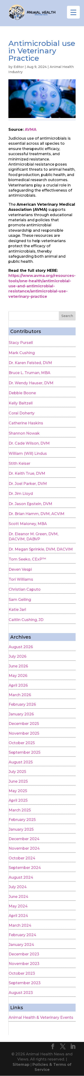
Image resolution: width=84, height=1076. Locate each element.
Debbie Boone (22, 393)
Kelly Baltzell (21, 403)
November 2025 (24, 733)
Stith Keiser (19, 463)
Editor (19, 67)
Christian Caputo (25, 589)
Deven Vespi (20, 569)
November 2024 (24, 848)
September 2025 (24, 752)
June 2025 (18, 781)
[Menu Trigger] (73, 12)
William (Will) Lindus (28, 453)
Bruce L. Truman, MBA (29, 373)
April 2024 (18, 915)
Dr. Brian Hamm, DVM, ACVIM (36, 514)
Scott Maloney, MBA (28, 524)
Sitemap (21, 1064)
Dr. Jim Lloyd (21, 493)
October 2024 (22, 858)
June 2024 (18, 896)
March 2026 (20, 695)
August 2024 (21, 877)
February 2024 (22, 935)
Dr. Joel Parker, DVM (28, 483)
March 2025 (20, 810)
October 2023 (22, 973)
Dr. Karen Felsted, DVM (30, 363)
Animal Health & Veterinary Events (41, 1017)
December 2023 (24, 954)
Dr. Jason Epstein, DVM (30, 504)
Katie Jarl (17, 609)
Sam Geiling (20, 599)
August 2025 (21, 762)
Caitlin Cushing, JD (26, 620)
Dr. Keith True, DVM (27, 473)
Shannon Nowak (24, 433)
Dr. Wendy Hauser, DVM (31, 383)
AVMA (30, 129)
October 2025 (22, 743)
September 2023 (25, 983)
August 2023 (21, 992)
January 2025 (21, 829)
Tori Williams (21, 579)
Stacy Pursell (21, 342)
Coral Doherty (22, 413)
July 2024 (18, 887)
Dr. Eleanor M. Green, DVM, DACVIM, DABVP (33, 536)
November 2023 (24, 963)
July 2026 (17, 656)
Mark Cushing (22, 353)
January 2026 (21, 714)
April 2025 (18, 800)
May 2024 (18, 906)
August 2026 (21, 647)
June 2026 (18, 666)
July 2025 (17, 771)
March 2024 (20, 925)
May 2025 (18, 791)
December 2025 (24, 723)
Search (67, 316)
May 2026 (18, 675)
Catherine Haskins (26, 423)
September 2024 (25, 867)
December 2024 (24, 839)
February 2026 (22, 704)
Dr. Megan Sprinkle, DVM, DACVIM (41, 549)
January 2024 (21, 944)
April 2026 (18, 685)
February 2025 (22, 819)
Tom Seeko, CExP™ (27, 559)
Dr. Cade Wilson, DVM (29, 443)
